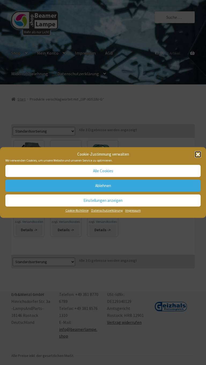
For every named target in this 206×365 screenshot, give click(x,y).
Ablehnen (103, 185)
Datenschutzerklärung (107, 211)
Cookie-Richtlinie (77, 211)
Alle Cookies (103, 170)
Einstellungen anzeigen (103, 200)
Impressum (133, 211)
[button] (198, 154)
